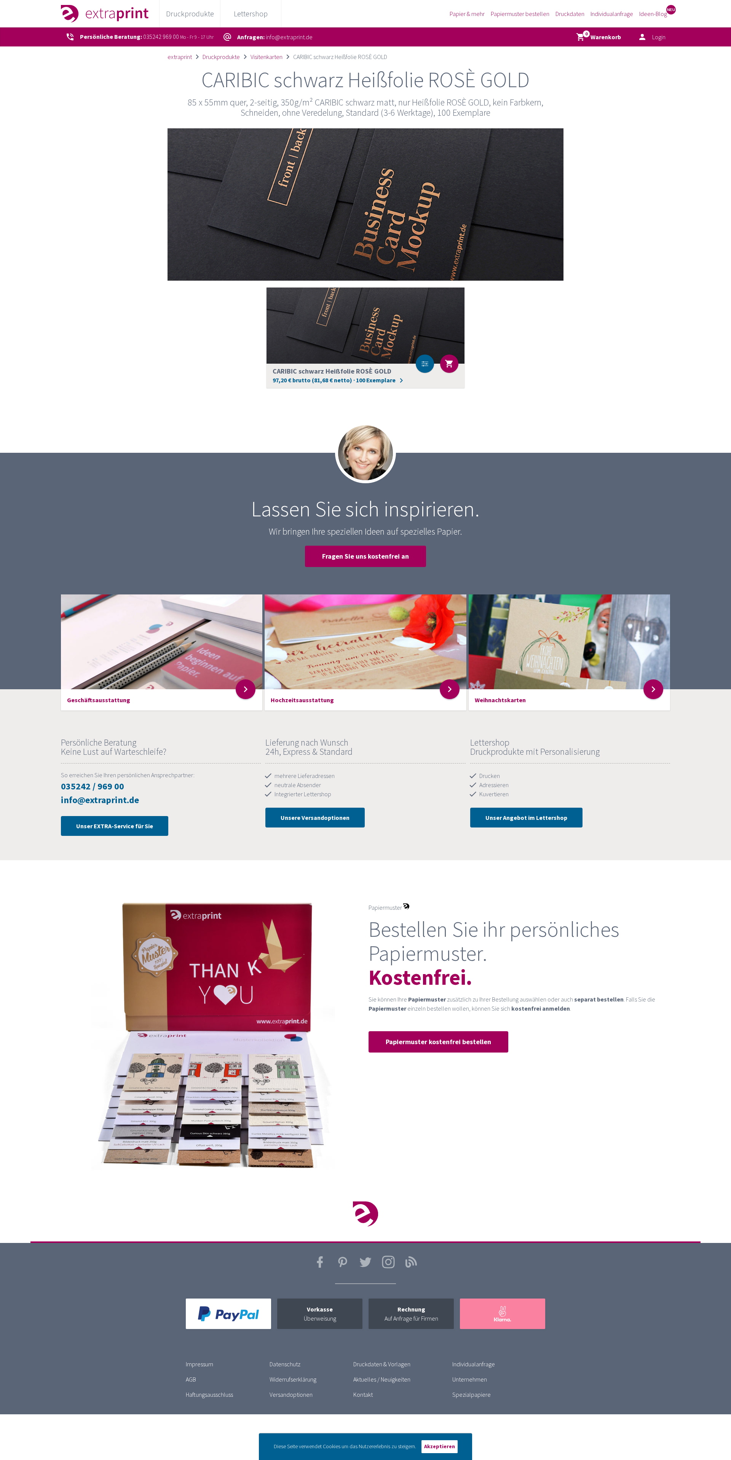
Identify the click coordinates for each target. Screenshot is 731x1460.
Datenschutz (285, 1364)
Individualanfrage (612, 14)
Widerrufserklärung (293, 1379)
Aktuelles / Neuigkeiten (381, 1379)
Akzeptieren (439, 1446)
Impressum (199, 1364)
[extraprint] (104, 13)
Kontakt (363, 1394)
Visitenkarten (267, 57)
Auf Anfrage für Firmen (411, 1313)
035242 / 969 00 (92, 786)
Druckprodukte (221, 57)
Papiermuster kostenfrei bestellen (438, 1041)
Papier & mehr (467, 14)
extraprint (180, 57)
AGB (191, 1379)
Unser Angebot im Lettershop (526, 817)
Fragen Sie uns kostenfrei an (365, 556)
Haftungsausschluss (209, 1394)
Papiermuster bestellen (520, 14)
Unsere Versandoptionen (315, 817)
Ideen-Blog (653, 14)
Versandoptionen (291, 1394)
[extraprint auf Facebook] (320, 1266)
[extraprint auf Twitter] (365, 1266)
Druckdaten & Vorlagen (381, 1364)
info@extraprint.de (100, 800)
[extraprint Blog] (411, 1266)
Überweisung (320, 1313)
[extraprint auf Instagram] (388, 1266)
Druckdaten (569, 14)
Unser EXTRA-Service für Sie (114, 826)
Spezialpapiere (471, 1394)
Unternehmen (469, 1379)
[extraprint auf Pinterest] (343, 1266)
